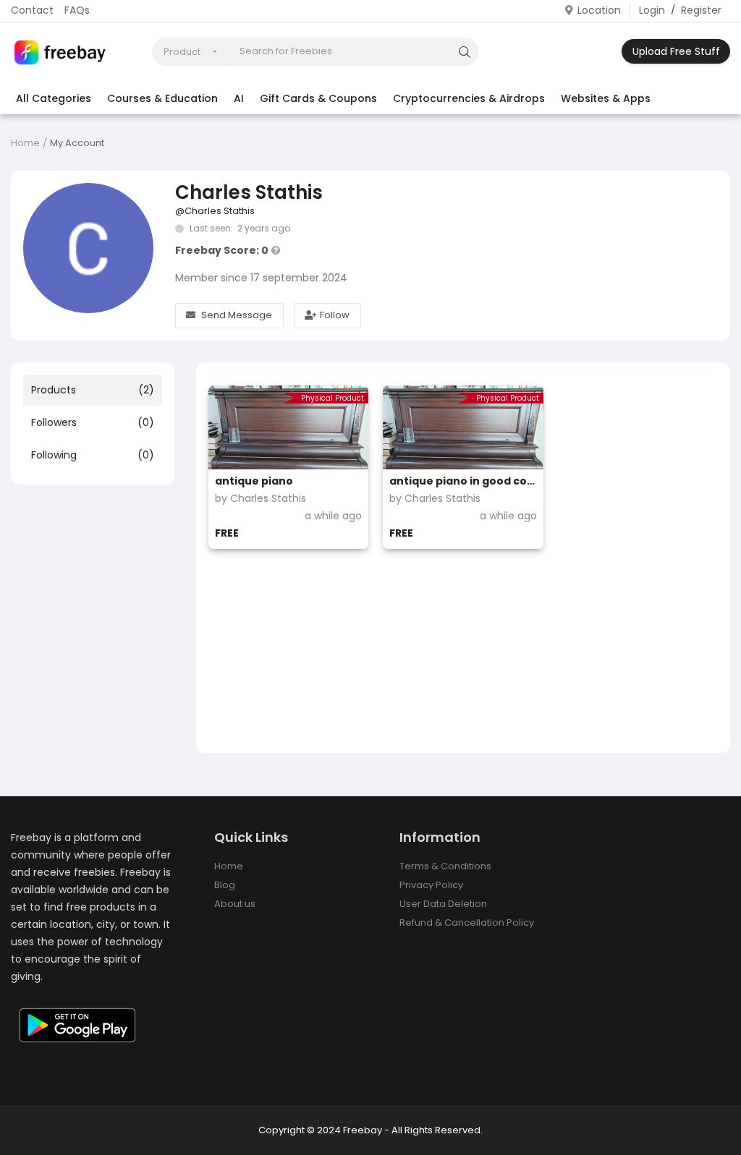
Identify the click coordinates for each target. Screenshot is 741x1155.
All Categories (53, 98)
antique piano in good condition (462, 481)
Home (25, 143)
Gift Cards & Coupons (318, 98)
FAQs (77, 10)
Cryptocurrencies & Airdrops (469, 98)
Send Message (236, 315)
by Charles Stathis (260, 498)
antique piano (254, 481)
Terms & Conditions (445, 866)
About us (234, 904)
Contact (32, 10)
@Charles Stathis (215, 211)
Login (652, 10)
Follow (335, 315)
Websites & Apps (606, 98)
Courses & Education (162, 98)
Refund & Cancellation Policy (466, 922)
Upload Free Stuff (676, 51)
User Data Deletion (443, 904)
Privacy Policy (431, 885)
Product (182, 52)
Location (599, 10)
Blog (224, 885)
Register (701, 10)
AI (239, 98)
